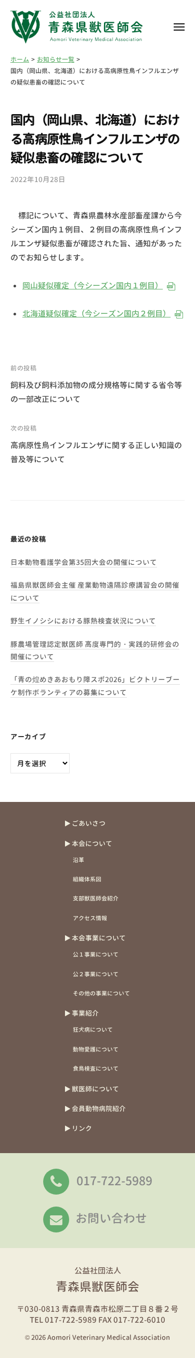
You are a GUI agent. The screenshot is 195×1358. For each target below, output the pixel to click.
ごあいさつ (89, 823)
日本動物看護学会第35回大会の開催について (83, 562)
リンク (82, 1128)
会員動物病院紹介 (99, 1108)
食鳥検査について (96, 1068)
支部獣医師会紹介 (96, 898)
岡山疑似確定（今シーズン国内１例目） (92, 285)
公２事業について (96, 974)
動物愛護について (96, 1049)
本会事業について (99, 938)
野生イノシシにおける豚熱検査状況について (83, 621)
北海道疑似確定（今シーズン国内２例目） (96, 313)
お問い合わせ (111, 1218)
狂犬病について (93, 1029)
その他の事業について (101, 993)
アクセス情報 (90, 918)
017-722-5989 (114, 1180)
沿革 (78, 860)
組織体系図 (87, 879)
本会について (92, 843)
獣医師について (95, 1088)
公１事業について (96, 954)
